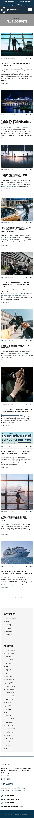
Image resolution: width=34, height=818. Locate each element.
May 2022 (8, 709)
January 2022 (9, 722)
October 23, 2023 (8, 512)
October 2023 (10, 653)
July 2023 (8, 663)
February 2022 (10, 719)
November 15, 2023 (9, 115)
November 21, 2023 (9, 58)
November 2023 (10, 650)
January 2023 (9, 683)
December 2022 (10, 686)
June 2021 (8, 742)
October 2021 (10, 732)
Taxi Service (9, 634)
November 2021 (10, 729)
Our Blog (8, 625)
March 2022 (9, 715)
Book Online (17, 4)
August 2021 (9, 738)
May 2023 (8, 670)
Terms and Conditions (7, 776)
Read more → (5, 83)
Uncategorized (10, 638)
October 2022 (10, 693)
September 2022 (10, 696)
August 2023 (9, 660)
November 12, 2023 (9, 169)
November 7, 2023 (8, 222)
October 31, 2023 (8, 340)
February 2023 (10, 679)
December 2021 (10, 725)
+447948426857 (9, 1)
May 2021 (8, 745)
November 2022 (10, 689)
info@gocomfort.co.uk (11, 799)
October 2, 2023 (8, 566)
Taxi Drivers (9, 631)
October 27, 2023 (8, 404)
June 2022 (8, 706)
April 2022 (8, 712)
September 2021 (10, 735)
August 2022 (9, 699)
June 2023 (8, 666)
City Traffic (9, 621)
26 (21, 597)
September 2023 (10, 656)
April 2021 (8, 748)
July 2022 (8, 702)
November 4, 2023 (8, 277)
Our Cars (8, 628)
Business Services (11, 618)
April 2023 (8, 673)
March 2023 (9, 676)
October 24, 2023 (8, 446)
